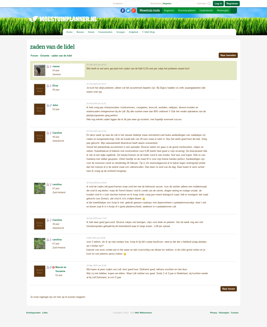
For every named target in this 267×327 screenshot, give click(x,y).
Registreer (232, 3)
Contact (234, 313)
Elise (55, 85)
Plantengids (223, 10)
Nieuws (80, 32)
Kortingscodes (33, 313)
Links (45, 313)
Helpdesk (133, 32)
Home (69, 32)
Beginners (169, 10)
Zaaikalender (206, 10)
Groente (44, 55)
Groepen (120, 32)
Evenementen (105, 32)
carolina (57, 184)
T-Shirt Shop (148, 32)
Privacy (213, 313)
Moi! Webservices (143, 313)
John (55, 105)
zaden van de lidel (61, 55)
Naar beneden (228, 55)
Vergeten (167, 3)
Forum (91, 32)
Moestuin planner (187, 10)
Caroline (57, 132)
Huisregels (224, 313)
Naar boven (228, 288)
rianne (56, 66)
